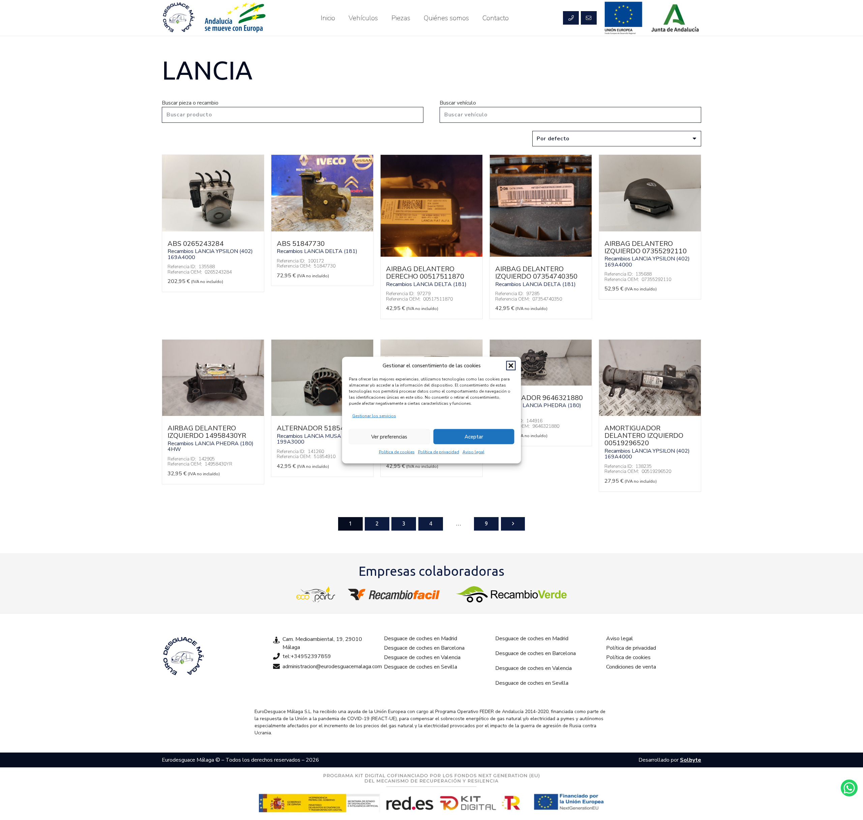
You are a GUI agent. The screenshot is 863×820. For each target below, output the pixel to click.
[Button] (570, 18)
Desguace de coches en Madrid (420, 638)
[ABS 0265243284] (213, 229)
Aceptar (474, 436)
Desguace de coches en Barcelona (424, 648)
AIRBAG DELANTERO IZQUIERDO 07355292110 (645, 247)
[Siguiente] (513, 524)
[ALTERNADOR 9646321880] (541, 384)
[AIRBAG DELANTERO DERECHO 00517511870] (431, 255)
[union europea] (623, 18)
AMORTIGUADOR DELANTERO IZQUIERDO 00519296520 (643, 436)
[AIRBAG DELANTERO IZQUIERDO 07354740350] (541, 255)
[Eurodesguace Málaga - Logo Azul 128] (179, 18)
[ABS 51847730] (322, 229)
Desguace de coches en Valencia (422, 657)
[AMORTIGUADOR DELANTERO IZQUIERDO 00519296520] (650, 414)
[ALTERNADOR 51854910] (322, 414)
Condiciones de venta (631, 667)
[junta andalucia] (675, 18)
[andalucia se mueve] (234, 18)
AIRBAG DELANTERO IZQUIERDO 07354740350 (536, 272)
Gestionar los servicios (374, 416)
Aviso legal (473, 452)
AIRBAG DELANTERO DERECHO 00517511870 (425, 272)
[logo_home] (395, 594)
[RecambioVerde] (511, 594)
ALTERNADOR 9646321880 (539, 397)
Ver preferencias (389, 436)
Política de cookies (397, 452)
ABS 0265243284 (196, 243)
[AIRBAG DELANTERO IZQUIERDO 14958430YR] (213, 414)
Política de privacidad (438, 452)
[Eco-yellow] (315, 594)
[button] (511, 365)
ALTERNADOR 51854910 (316, 428)
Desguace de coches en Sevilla (420, 667)
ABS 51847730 (301, 243)
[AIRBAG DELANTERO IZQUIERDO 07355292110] (650, 229)
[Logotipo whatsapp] (849, 788)
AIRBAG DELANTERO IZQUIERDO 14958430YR (207, 432)
